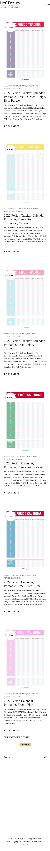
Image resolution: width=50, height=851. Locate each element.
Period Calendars (13, 89)
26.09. (10, 27)
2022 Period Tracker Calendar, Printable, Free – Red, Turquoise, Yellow (24, 219)
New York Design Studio (28, 842)
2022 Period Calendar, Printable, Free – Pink (19, 703)
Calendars (32, 86)
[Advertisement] (25, 793)
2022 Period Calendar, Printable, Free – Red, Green (23, 465)
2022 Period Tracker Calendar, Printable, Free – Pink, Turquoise (24, 344)
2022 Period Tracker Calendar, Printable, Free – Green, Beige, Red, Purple (25, 96)
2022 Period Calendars (15, 86)
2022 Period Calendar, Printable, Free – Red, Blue (22, 584)
